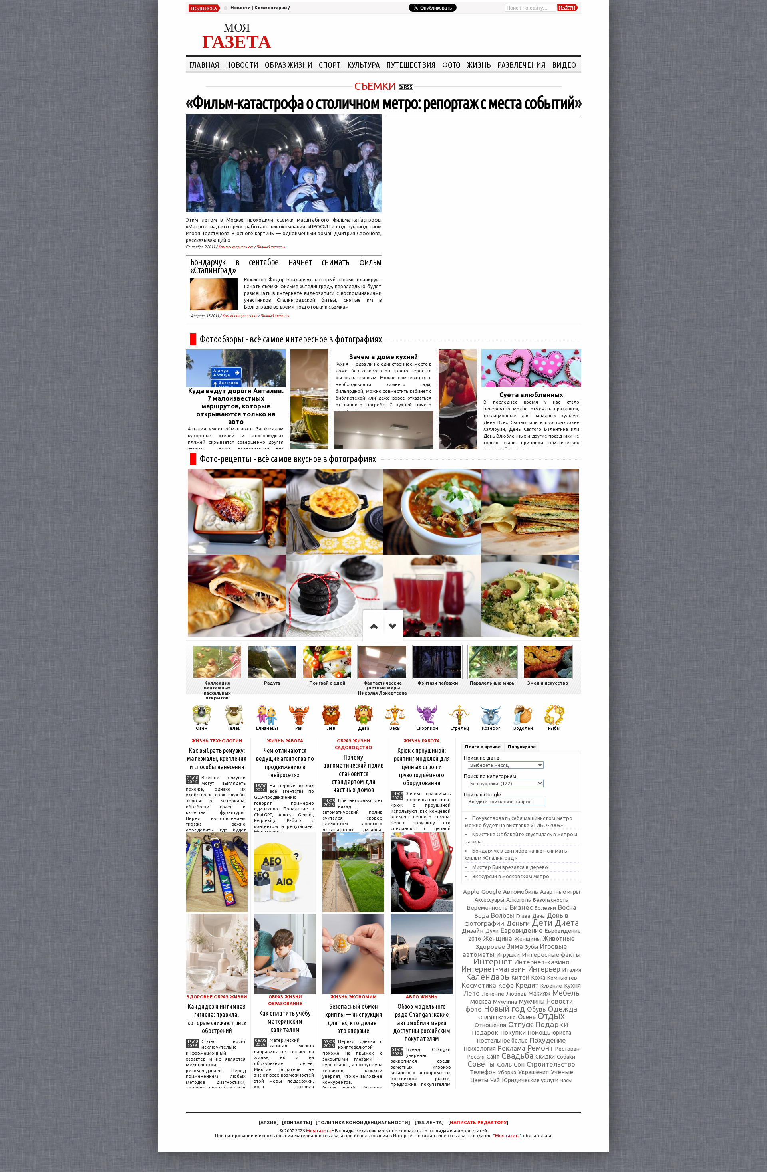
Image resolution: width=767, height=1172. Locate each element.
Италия (571, 969)
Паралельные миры (492, 683)
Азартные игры (560, 892)
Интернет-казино (542, 962)
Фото (451, 64)
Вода (481, 915)
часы (566, 1080)
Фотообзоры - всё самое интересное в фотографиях (291, 339)
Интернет (492, 961)
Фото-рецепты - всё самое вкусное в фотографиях (288, 459)
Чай (495, 1080)
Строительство (551, 1064)
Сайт (493, 1056)
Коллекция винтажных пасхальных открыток (217, 690)
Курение (551, 985)
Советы (481, 1063)
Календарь (487, 976)
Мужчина (505, 1001)
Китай (520, 977)
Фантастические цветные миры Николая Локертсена (382, 688)
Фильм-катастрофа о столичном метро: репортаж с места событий (383, 102)
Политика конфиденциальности (362, 1122)
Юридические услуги (530, 1080)
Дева (363, 728)
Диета (567, 922)
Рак (298, 728)
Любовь (516, 993)
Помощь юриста (549, 1032)
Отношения (490, 1025)
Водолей (523, 728)
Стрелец (459, 728)
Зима (515, 946)
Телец (233, 728)
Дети (542, 922)
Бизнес (521, 907)
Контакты (297, 1122)
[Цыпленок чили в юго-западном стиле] (432, 512)
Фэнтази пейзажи (437, 683)
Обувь (536, 1009)
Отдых (551, 1016)
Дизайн (472, 930)
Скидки (545, 1056)
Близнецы (267, 728)
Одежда (562, 1008)
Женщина (497, 938)
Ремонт (540, 1048)
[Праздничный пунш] (432, 598)
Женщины (527, 939)
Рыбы (554, 728)
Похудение (548, 1040)
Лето (471, 993)
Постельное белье (502, 1040)
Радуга (272, 683)
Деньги (518, 923)
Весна (567, 907)
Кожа (538, 977)
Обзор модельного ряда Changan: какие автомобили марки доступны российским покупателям (421, 1022)
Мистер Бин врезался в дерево (510, 867)
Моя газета (318, 1130)
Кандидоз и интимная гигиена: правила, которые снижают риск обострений (216, 1018)
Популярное (522, 746)
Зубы (531, 947)
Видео (564, 64)
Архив (268, 1122)
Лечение (493, 993)
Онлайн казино (497, 1017)
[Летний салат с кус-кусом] (530, 598)
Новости (240, 7)
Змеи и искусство (547, 683)
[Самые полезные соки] (458, 446)
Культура (363, 64)
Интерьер (544, 969)
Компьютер (562, 977)
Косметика (479, 985)
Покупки (513, 1032)
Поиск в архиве (483, 746)
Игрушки (508, 954)
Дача (538, 916)
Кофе (506, 985)
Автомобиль (520, 891)
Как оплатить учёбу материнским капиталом (285, 1021)
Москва (480, 1001)
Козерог (491, 728)
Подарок (485, 1032)
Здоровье (490, 946)
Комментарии (270, 7)
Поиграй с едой (327, 683)
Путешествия (411, 64)
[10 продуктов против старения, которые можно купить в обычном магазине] (309, 446)
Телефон (483, 1072)
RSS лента (429, 1122)
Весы (395, 728)
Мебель (565, 993)
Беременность (487, 907)
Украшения (533, 1072)
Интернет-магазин (493, 969)
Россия (476, 1056)
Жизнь (479, 64)
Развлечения (521, 64)
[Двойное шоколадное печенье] (335, 598)
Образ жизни (288, 64)
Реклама (511, 1048)
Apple (471, 891)
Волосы (502, 915)
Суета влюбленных (531, 394)
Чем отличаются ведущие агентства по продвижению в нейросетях (285, 762)
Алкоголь (518, 900)
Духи (492, 931)
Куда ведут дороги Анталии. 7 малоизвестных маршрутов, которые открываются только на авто (236, 406)
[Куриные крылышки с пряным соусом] (237, 512)
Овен (201, 728)
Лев (331, 728)
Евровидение (522, 930)
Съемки (375, 86)
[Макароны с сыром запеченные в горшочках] (335, 512)
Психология (479, 1048)
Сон (519, 1064)
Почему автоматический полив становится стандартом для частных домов (353, 773)
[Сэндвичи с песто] (530, 512)
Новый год (504, 1008)
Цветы (479, 1080)
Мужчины (531, 1001)
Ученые (562, 1072)
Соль (504, 1064)
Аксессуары (489, 900)
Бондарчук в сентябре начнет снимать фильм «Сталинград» (286, 266)
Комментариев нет (235, 247)
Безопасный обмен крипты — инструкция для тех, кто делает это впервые (353, 1018)
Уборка (507, 1072)
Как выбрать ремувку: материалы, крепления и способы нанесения (216, 758)
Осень (527, 1016)
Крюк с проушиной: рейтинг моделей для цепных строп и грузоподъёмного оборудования (422, 766)
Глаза (523, 916)
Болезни (545, 908)
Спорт (330, 64)
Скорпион (427, 728)
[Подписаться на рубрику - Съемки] (405, 86)
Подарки (551, 1024)
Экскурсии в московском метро (510, 876)
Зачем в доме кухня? (383, 356)
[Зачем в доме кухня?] (383, 446)
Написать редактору (478, 1122)
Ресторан (567, 1048)
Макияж (539, 993)
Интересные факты (551, 954)
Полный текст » (270, 247)
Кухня (572, 985)
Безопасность (550, 900)
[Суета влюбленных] (531, 384)
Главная (204, 64)
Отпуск (520, 1024)
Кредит (527, 985)
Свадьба (517, 1055)
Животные (558, 938)
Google (491, 891)
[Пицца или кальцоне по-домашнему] (237, 598)
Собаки (566, 1057)
